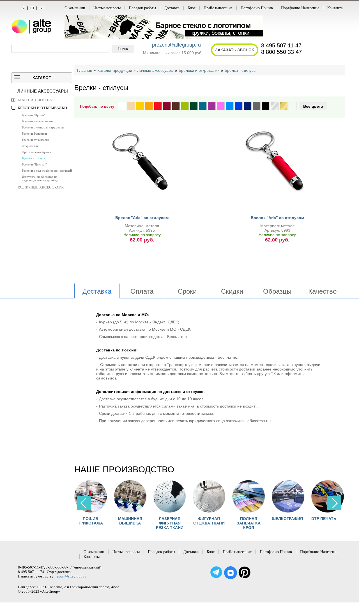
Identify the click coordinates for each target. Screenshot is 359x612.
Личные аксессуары (42, 91)
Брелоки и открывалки (42, 108)
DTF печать (323, 518)
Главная (84, 70)
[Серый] (256, 106)
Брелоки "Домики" (34, 164)
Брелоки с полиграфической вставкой (47, 170)
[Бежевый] (131, 106)
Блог (191, 8)
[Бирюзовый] (202, 106)
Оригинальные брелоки (37, 152)
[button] (334, 503)
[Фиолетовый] (211, 106)
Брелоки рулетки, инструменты (43, 127)
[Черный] (265, 106)
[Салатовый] (184, 106)
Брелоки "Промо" (33, 115)
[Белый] (122, 106)
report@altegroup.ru (71, 576)
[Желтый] (140, 106)
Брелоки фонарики (34, 133)
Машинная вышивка (130, 520)
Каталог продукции (114, 70)
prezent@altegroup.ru (176, 45)
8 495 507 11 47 (281, 45)
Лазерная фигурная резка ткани (169, 523)
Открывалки (30, 146)
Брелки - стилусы (34, 158)
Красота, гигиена (35, 100)
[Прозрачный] (292, 106)
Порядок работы (142, 8)
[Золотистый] (283, 106)
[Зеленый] (193, 106)
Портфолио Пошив (257, 8)
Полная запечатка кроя (249, 523)
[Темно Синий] (247, 106)
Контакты (335, 8)
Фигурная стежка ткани (209, 520)
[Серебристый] (274, 106)
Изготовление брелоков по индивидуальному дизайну (40, 178)
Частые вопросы (107, 8)
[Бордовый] (167, 106)
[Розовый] (220, 106)
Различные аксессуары (41, 187)
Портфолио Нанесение (300, 8)
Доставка (172, 8)
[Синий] (238, 106)
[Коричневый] (176, 106)
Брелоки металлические (37, 121)
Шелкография (287, 518)
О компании (75, 8)
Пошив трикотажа (90, 520)
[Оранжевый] (149, 106)
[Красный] (158, 106)
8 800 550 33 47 (281, 52)
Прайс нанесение (218, 8)
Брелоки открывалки (35, 139)
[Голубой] (229, 106)
